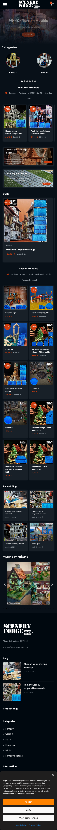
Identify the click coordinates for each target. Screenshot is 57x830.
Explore (28, 34)
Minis (8, 750)
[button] (52, 774)
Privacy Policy (35, 825)
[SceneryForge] (29, 4)
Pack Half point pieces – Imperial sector (40, 132)
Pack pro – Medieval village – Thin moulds (41, 350)
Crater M (35, 388)
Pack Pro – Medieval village (20, 249)
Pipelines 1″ (10, 349)
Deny (28, 810)
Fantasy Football (14, 755)
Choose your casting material (13, 512)
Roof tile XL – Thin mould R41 (39, 468)
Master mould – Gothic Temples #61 (13, 132)
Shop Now (46, 183)
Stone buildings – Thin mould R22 (41, 429)
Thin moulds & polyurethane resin (39, 512)
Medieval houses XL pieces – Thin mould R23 (13, 469)
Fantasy (9, 246)
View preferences (28, 818)
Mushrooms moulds (40, 313)
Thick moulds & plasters (14, 544)
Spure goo (36, 544)
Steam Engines (12, 313)
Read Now (48, 162)
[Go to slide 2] (6, 608)
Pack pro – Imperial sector (13, 389)
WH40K (13, 72)
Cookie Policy (21, 825)
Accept (28, 802)
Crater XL (9, 428)
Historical (10, 745)
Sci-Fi (44, 72)
